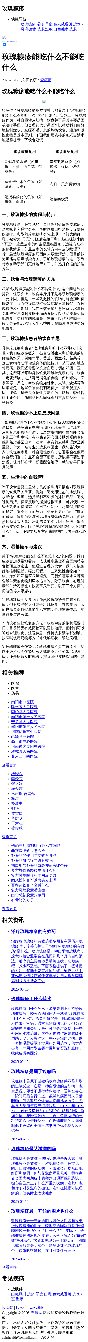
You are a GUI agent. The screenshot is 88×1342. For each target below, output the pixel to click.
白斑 (48, 1294)
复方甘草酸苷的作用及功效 (33, 875)
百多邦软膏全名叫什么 (30, 885)
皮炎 (76, 1294)
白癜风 (17, 1294)
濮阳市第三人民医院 (28, 727)
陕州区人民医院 (24, 707)
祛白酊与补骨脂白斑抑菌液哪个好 (39, 865)
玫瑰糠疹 (12, 41)
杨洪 (15, 799)
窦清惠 (17, 803)
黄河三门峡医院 (24, 756)
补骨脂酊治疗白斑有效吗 (32, 860)
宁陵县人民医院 (24, 722)
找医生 (21, 1308)
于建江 (17, 823)
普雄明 (17, 818)
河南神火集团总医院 (28, 746)
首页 (8, 41)
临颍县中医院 (22, 737)
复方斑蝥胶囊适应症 (28, 890)
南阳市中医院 (22, 702)
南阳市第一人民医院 (28, 717)
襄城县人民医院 (24, 751)
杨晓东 (17, 774)
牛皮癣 (29, 1294)
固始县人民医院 (24, 712)
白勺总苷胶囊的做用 (28, 895)
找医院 (7, 1308)
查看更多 (9, 765)
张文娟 (17, 784)
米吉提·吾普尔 (23, 794)
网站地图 (37, 1308)
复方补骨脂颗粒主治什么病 (33, 870)
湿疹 (19, 1299)
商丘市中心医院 (24, 742)
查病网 (45, 80)
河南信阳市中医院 (26, 732)
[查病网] (4, 38)
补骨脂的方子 (22, 900)
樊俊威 (17, 828)
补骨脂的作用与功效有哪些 (33, 856)
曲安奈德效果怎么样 (28, 851)
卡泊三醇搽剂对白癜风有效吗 (35, 846)
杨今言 (17, 789)
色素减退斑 (62, 1294)
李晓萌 (17, 779)
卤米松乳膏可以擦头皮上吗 (33, 880)
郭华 (15, 808)
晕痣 (39, 1294)
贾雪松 (17, 813)
